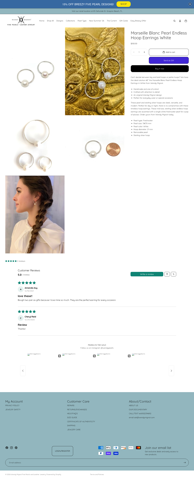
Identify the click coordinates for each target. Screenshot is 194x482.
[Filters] (167, 274)
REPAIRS (70, 405)
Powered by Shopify (53, 474)
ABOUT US (133, 405)
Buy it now (159, 68)
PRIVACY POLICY (12, 405)
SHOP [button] (123, 4)
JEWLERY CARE (74, 429)
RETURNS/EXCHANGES (77, 409)
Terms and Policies (97, 474)
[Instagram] (11, 447)
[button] (11, 261)
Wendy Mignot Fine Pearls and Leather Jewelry (28, 474)
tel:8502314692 (145, 413)
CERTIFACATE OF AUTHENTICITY (81, 421)
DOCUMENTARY (140, 409)
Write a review (147, 274)
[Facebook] (6, 447)
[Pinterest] (16, 447)
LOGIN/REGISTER (62, 451)
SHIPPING (71, 425)
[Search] (174, 21)
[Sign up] (185, 462)
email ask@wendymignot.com (142, 417)
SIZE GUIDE (72, 417)
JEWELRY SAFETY (12, 409)
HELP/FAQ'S (72, 413)
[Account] (180, 21)
